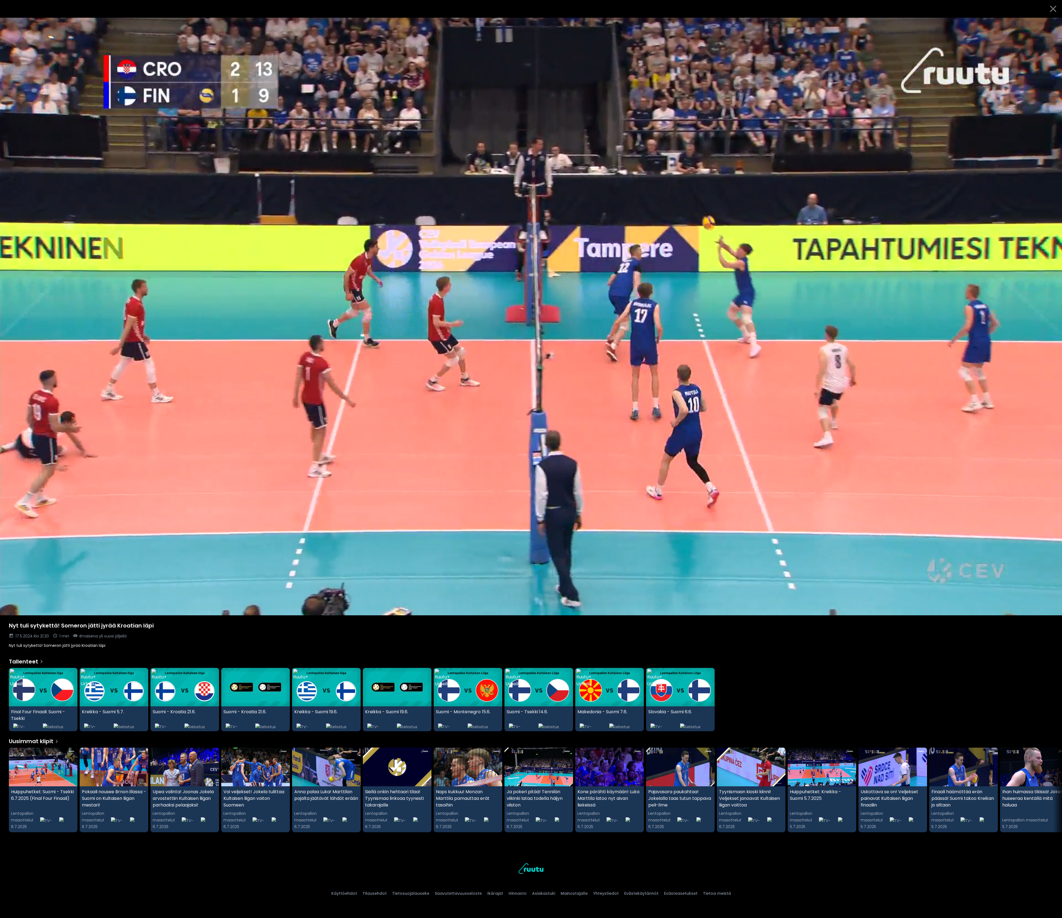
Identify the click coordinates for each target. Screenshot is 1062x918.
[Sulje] (1053, 8)
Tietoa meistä (717, 893)
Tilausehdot (375, 893)
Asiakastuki (543, 893)
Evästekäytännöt (641, 893)
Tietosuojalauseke (410, 893)
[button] (531, 316)
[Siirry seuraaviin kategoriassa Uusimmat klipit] (1053, 790)
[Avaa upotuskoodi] (1051, 24)
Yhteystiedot (606, 893)
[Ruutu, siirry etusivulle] (531, 869)
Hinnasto (518, 893)
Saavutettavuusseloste (458, 893)
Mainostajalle (574, 893)
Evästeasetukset (680, 893)
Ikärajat (495, 893)
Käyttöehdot (344, 893)
